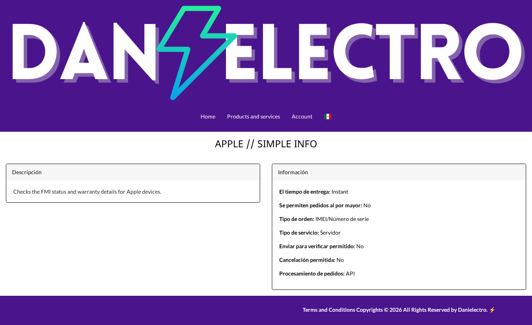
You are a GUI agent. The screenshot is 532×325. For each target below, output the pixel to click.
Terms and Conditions (329, 309)
